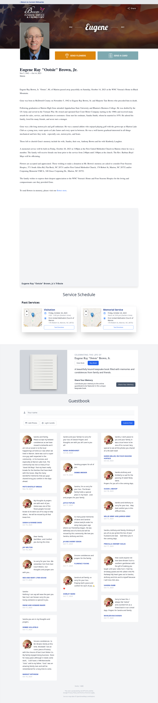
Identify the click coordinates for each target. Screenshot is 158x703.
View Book (80, 363)
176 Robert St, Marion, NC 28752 (61, 323)
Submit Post (127, 423)
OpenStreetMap (81, 696)
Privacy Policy (72, 693)
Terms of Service (85, 693)
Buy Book (93, 363)
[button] (32, 315)
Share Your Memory (125, 384)
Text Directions (59, 327)
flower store (62, 190)
